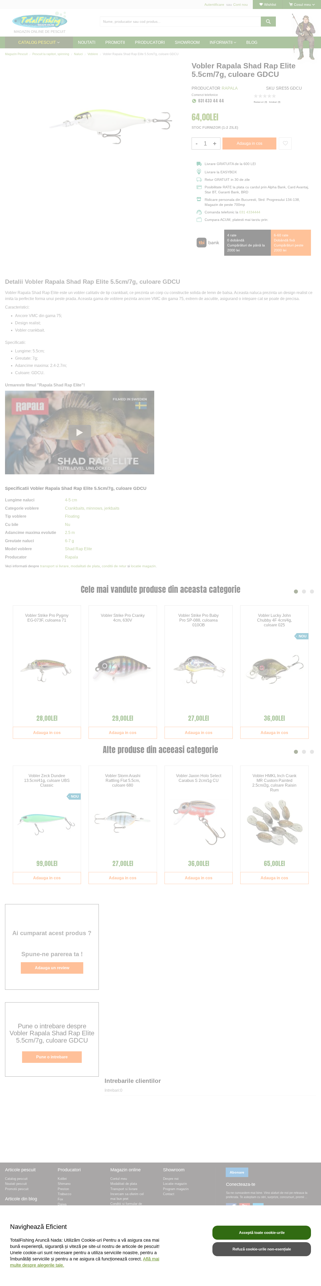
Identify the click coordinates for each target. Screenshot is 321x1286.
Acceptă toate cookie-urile (262, 1232)
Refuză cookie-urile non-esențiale (261, 1249)
